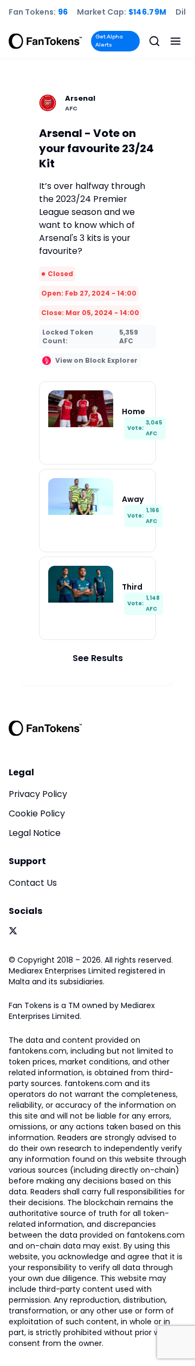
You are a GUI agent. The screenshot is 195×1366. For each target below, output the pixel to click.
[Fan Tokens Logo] (45, 41)
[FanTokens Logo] (45, 728)
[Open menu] (175, 41)
